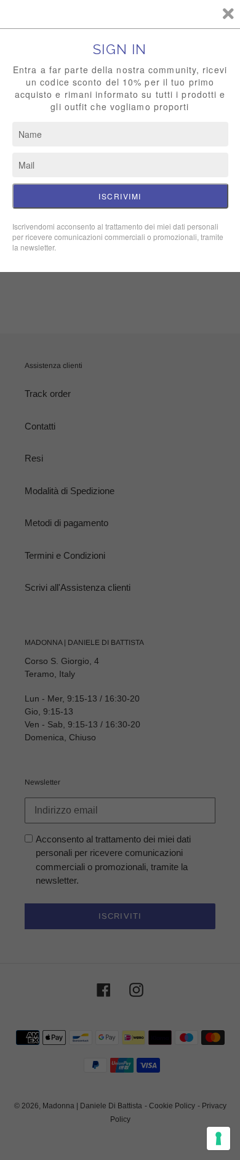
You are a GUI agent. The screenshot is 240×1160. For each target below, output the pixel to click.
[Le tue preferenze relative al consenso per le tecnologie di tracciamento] (218, 1138)
